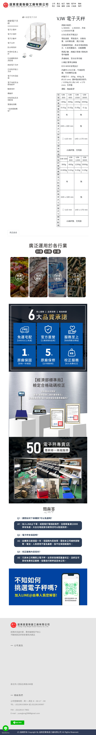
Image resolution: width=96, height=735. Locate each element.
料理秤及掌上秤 (13, 53)
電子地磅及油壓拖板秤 (13, 83)
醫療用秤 (11, 89)
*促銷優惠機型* (12, 110)
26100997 (39, 704)
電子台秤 (11, 43)
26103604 (23, 704)
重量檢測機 (12, 104)
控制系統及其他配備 (13, 99)
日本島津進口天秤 (13, 70)
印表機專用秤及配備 (13, 59)
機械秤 (10, 93)
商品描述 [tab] (13, 232)
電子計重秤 (12, 30)
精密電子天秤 (13, 65)
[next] (49, 36)
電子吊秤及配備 (13, 77)
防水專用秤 (12, 47)
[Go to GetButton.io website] (5, 732)
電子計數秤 (12, 38)
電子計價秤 (12, 34)
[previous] (25, 36)
